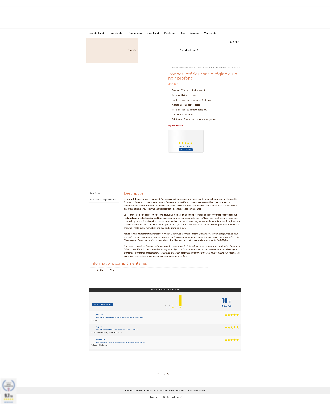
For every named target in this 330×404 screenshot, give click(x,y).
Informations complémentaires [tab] (103, 199)
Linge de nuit (153, 33)
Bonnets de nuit (96, 33)
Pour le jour (169, 33)
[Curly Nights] (108, 17)
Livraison (129, 390)
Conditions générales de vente (146, 390)
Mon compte (210, 33)
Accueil (175, 67)
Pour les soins (135, 33)
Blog (182, 33)
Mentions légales (167, 390)
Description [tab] (95, 193)
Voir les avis (185, 150)
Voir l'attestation (102, 304)
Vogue (165, 374)
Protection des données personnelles (190, 390)
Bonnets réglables (194, 67)
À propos (194, 33)
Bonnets (182, 67)
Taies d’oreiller (116, 33)
